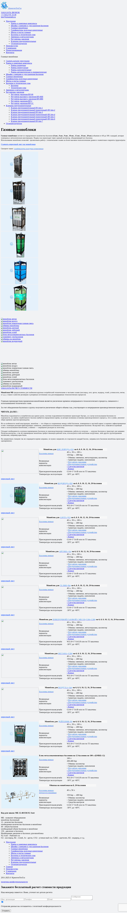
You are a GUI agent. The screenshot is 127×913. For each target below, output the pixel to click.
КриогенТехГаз (14, 8)
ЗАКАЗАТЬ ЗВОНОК (10, 12)
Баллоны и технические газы (23, 35)
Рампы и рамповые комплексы (24, 23)
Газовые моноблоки (19, 28)
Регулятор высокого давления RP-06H (27, 97)
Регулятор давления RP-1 (21, 101)
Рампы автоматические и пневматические (29, 72)
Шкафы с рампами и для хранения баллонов (29, 26)
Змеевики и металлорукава (22, 37)
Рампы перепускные (19, 68)
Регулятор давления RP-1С (22, 103)
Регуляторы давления (20, 39)
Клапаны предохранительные (23, 41)
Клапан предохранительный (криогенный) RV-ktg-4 (33, 114)
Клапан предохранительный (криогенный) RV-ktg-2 (33, 110)
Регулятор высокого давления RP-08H (27, 99)
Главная (9, 867)
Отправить (6, 911)
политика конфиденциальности (14, 882)
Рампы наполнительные (21, 70)
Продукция (11, 21)
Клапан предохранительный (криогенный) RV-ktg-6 (33, 119)
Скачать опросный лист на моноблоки (18, 144)
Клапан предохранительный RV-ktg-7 (27, 121)
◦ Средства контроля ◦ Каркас (82, 466)
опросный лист (8, 479)
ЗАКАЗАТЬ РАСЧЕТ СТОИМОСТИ (16, 388)
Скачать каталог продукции (18, 61)
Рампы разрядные (18, 65)
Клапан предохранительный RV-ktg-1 (27, 108)
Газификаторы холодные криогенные (27, 30)
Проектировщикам (14, 50)
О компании (11, 48)
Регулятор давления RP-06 (22, 94)
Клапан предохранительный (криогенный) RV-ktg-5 (33, 117)
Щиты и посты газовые (21, 32)
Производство (12, 46)
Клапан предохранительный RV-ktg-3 (27, 112)
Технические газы (18, 88)
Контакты (10, 52)
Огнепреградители (19, 43)
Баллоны (14, 85)
